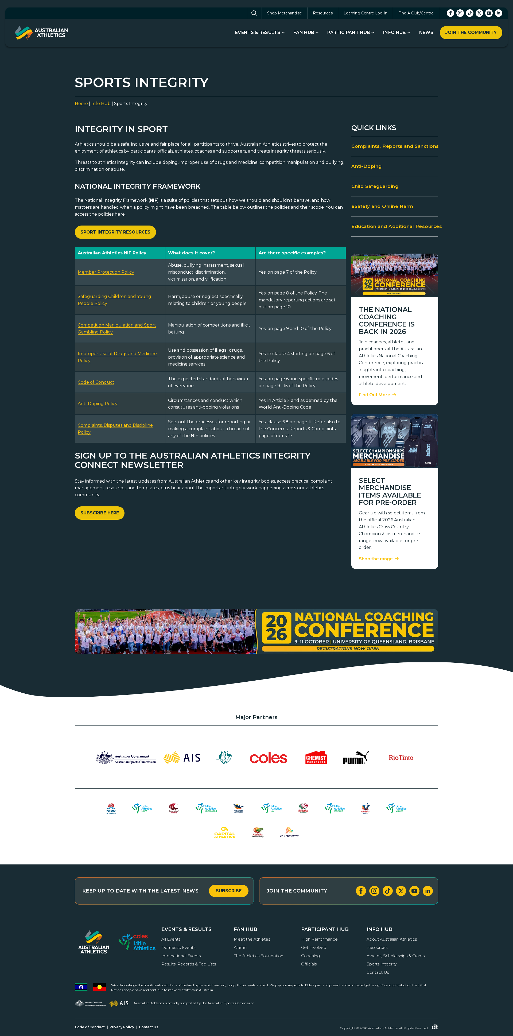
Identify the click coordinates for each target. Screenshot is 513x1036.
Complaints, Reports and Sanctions (394, 146)
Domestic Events (178, 947)
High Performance (319, 939)
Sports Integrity (382, 964)
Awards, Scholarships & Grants (396, 956)
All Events (170, 939)
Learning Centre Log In (365, 13)
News (426, 32)
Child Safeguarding (374, 186)
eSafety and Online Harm (382, 206)
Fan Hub (303, 32)
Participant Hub (348, 32)
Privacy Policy (122, 1027)
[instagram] (460, 13)
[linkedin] (498, 13)
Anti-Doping (366, 166)
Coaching (310, 956)
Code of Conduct (96, 382)
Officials (309, 964)
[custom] (469, 13)
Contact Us (378, 972)
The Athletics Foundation (258, 956)
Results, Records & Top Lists (188, 964)
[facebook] (450, 13)
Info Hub (394, 32)
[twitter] (479, 13)
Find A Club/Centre (416, 13)
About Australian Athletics (392, 939)
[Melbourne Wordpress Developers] (435, 1027)
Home (81, 103)
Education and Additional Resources (394, 226)
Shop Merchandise (284, 13)
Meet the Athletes (252, 939)
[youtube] (489, 13)
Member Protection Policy (106, 272)
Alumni (240, 947)
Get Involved (313, 947)
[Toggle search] (254, 13)
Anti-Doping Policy (98, 403)
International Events (181, 956)
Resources (323, 13)
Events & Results (257, 32)
